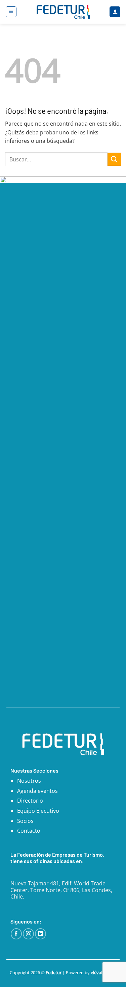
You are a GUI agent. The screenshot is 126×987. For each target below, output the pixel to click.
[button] (11, 11)
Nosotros (29, 780)
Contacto (28, 830)
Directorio (30, 800)
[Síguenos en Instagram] (28, 933)
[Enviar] (114, 159)
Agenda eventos (37, 791)
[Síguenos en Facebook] (16, 933)
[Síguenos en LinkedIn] (40, 933)
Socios (25, 821)
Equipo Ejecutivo (38, 810)
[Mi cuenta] (115, 12)
